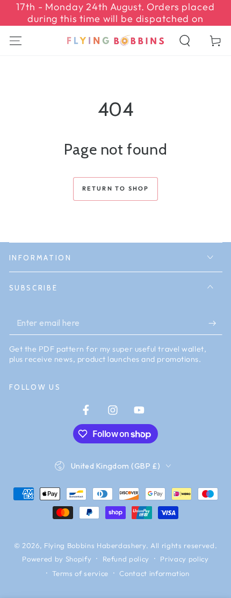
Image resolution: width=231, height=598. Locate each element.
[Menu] (15, 40)
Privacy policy (184, 559)
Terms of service (80, 573)
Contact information (154, 573)
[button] (185, 40)
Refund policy (126, 559)
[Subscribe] (215, 323)
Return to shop (115, 188)
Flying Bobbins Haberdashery (95, 545)
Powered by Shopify (56, 559)
